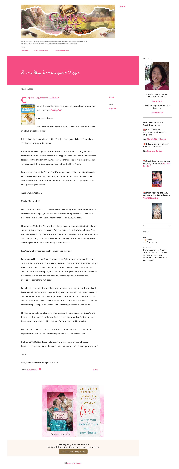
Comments (151, 242)
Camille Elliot (157, 112)
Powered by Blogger (74, 463)
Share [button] (111, 97)
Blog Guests (112, 108)
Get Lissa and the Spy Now (73, 451)
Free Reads (24, 50)
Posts (149, 239)
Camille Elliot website (61, 50)
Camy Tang (157, 101)
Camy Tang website (41, 50)
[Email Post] (40, 370)
